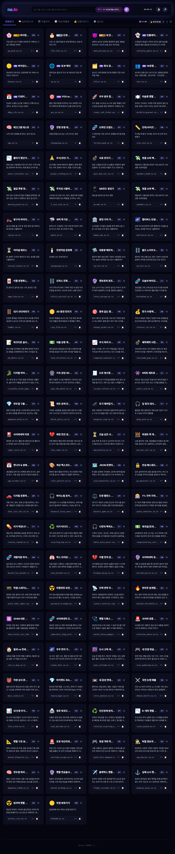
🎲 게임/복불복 (62, 21)
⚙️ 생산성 (98, 21)
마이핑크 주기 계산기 (111, 9)
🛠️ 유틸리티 (44, 21)
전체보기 (9, 21)
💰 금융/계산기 (81, 21)
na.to (12, 9)
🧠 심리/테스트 (25, 21)
